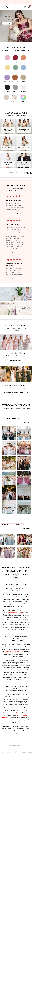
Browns (15, 81)
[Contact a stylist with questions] (16, 308)
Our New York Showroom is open (16, 2)
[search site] (7, 7)
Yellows (7, 72)
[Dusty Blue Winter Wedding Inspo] (7, 540)
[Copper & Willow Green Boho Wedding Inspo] (24, 553)
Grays (15, 91)
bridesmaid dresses (20, 597)
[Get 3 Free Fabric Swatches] (16, 293)
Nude (6, 101)
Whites (23, 91)
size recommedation (16, 720)
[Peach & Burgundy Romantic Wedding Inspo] (24, 540)
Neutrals (23, 81)
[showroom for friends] (25, 7)
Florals (14, 101)
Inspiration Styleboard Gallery (13, 613)
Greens (15, 72)
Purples (7, 81)
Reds (15, 62)
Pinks (7, 62)
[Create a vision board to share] (16, 381)
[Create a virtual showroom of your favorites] (16, 349)
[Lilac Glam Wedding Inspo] (7, 553)
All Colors (23, 101)
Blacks (7, 91)
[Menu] (3, 7)
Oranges (23, 62)
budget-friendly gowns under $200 (13, 652)
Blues (23, 72)
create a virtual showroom (14, 713)
